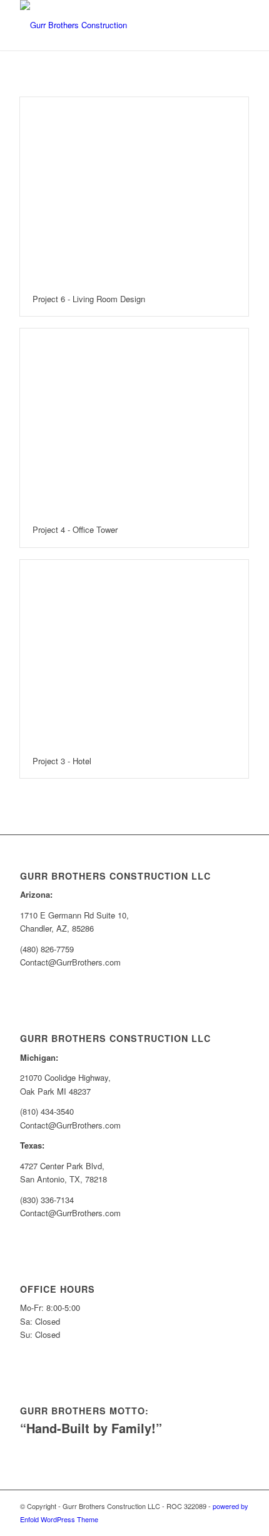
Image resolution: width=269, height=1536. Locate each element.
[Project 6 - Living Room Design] (134, 189)
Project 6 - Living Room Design (89, 299)
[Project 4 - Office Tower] (134, 421)
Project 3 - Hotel (62, 761)
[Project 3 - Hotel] (134, 652)
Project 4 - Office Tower (75, 529)
